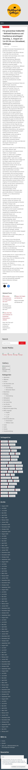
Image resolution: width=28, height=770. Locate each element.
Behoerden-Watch (10, 389)
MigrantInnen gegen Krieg (10, 408)
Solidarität (11, 487)
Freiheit (3, 465)
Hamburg (4, 471)
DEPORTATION (5, 456)
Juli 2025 (4, 536)
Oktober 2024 (5, 557)
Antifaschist (4, 444)
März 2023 (4, 601)
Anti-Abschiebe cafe (9, 383)
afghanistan (6, 377)
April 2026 (4, 515)
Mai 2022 (4, 624)
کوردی (7, 416)
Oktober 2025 (5, 529)
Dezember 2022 (6, 608)
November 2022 (6, 610)
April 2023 (4, 599)
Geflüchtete (4, 468)
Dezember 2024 (6, 552)
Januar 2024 (5, 578)
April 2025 (4, 543)
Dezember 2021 (6, 636)
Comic (17, 453)
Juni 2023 (4, 594)
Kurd (8, 474)
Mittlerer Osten (10, 422)
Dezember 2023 (6, 580)
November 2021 (6, 638)
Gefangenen (7, 398)
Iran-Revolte (7, 404)
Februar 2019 (5, 712)
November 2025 (6, 527)
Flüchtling (14, 459)
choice (12, 453)
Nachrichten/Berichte (9, 418)
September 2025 (6, 531)
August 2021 (5, 645)
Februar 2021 (5, 657)
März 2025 (4, 545)
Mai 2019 (4, 705)
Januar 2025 (5, 550)
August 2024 (5, 561)
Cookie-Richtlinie (8, 763)
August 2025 (5, 533)
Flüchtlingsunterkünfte (15, 462)
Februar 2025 (5, 547)
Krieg (3, 474)
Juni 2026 (4, 510)
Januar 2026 (5, 522)
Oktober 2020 (5, 666)
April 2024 (4, 571)
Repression (4, 484)
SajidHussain (13, 484)
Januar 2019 (5, 715)
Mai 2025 (4, 540)
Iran (15, 471)
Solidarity (4, 487)
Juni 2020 (4, 675)
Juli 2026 (4, 508)
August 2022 (5, 617)
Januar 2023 (5, 606)
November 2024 (6, 554)
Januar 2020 (5, 687)
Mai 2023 (4, 596)
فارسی (7, 414)
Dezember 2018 (6, 717)
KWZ (12, 474)
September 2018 (6, 724)
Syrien (5, 427)
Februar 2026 (5, 520)
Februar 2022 (5, 631)
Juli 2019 (4, 701)
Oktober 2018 (5, 722)
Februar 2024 (5, 575)
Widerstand (4, 496)
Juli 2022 (4, 619)
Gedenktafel (11, 465)
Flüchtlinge (4, 462)
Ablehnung (4, 441)
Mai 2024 (4, 568)
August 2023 (5, 589)
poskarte (4, 480)
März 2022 (4, 629)
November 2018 (6, 719)
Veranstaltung (9, 396)
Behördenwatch (6, 450)
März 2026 (4, 517)
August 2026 (5, 506)
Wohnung (12, 496)
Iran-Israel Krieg (8, 402)
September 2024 (6, 559)
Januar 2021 (5, 659)
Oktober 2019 (5, 694)
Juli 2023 (4, 592)
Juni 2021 (4, 650)
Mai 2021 (4, 652)
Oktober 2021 (5, 640)
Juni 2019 (4, 703)
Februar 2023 (5, 603)
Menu (2, 23)
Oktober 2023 (5, 585)
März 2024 (4, 573)
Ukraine (5, 429)
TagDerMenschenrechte (8, 490)
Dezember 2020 (6, 661)
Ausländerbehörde (15, 447)
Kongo (20, 471)
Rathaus (16, 480)
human (10, 471)
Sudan (5, 424)
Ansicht (5, 381)
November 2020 (6, 664)
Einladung (6, 394)
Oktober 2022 (5, 613)
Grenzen (12, 468)
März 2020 (4, 682)
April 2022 (4, 626)
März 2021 (4, 654)
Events (3, 741)
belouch (14, 450)
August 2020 (5, 671)
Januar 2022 (5, 633)
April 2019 (4, 708)
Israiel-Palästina (8, 406)
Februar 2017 (5, 731)
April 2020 (4, 680)
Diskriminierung (5, 459)
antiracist (12, 444)
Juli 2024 (4, 564)
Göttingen (19, 468)
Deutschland (9, 420)
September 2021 (6, 643)
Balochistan (6, 391)
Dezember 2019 (6, 689)
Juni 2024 (4, 566)
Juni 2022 (4, 622)
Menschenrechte (6, 477)
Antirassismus (7, 385)
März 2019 (4, 710)
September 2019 (6, 696)
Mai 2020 (4, 678)
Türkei (17, 490)
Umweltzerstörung (8, 431)
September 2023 (6, 587)
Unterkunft (4, 493)
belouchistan (5, 453)
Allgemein (6, 46)
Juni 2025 (4, 538)
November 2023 (6, 582)
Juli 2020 (4, 673)
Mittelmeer (15, 477)
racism (10, 480)
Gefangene (19, 465)
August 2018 (5, 726)
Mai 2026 (4, 513)
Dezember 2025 (6, 524)
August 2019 (5, 698)
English (8, 412)
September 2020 (6, 668)
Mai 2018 (4, 729)
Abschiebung (9, 387)
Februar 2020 (5, 685)
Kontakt (4, 743)
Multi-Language (8, 410)
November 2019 (6, 692)
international (7, 400)
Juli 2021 (4, 647)
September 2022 (6, 615)
